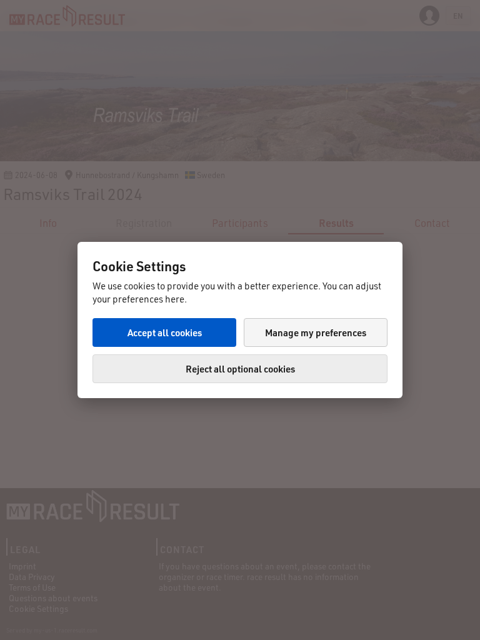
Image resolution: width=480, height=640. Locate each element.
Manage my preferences (315, 332)
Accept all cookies (165, 332)
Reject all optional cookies (240, 368)
